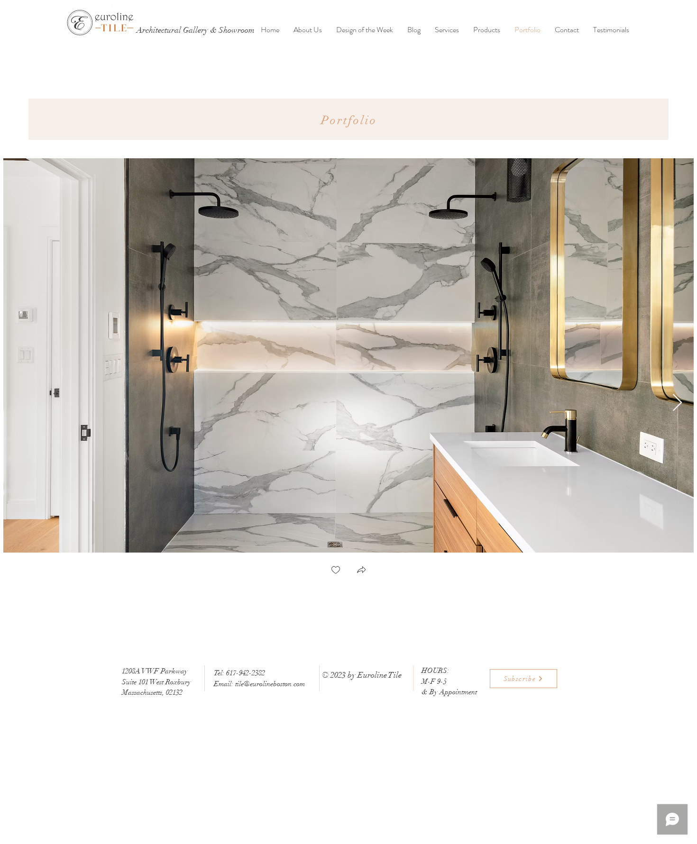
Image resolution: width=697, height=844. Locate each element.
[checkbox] (335, 571)
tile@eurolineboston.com (270, 684)
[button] (361, 571)
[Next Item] (677, 403)
